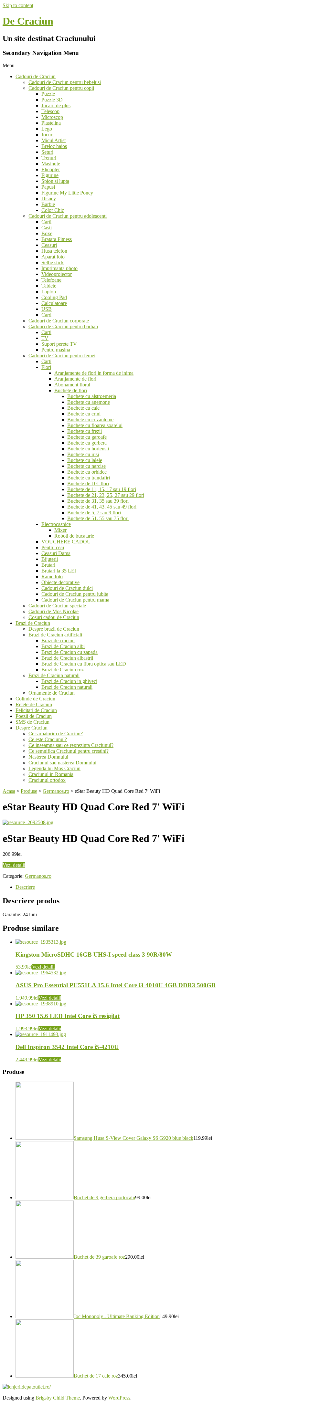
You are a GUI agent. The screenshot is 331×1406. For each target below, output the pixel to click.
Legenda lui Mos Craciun (54, 768)
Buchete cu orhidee (87, 472)
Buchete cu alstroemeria (91, 396)
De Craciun (28, 21)
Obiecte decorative (60, 582)
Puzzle (48, 94)
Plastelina (51, 123)
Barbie (48, 204)
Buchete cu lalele (84, 460)
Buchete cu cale (83, 408)
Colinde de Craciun (35, 698)
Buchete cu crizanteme (90, 419)
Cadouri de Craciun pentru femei (61, 355)
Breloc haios (54, 146)
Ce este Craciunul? (47, 739)
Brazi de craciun (58, 640)
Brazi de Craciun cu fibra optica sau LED (83, 663)
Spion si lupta (55, 181)
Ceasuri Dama (55, 553)
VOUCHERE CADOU (66, 541)
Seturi (47, 152)
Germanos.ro (38, 876)
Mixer (60, 530)
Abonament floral (72, 384)
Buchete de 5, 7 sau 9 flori (94, 512)
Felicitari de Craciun (36, 710)
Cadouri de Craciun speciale (57, 605)
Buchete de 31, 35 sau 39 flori (98, 501)
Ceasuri (49, 245)
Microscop (52, 117)
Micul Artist (53, 140)
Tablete (48, 286)
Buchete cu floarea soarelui (95, 425)
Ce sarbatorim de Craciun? (55, 733)
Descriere (25, 887)
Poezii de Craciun (34, 716)
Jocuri (47, 134)
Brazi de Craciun (33, 623)
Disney (48, 198)
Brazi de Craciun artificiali (55, 634)
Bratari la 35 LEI (58, 570)
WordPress (119, 1398)
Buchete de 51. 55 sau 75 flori (98, 518)
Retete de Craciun (34, 704)
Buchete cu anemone (88, 402)
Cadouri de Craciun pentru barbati (63, 326)
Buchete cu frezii (84, 431)
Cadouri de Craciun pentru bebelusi (64, 82)
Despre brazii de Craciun (53, 629)
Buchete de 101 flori (88, 483)
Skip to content (18, 5)
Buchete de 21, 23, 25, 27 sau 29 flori (105, 495)
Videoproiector (56, 274)
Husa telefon (54, 251)
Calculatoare (54, 303)
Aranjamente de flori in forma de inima (93, 373)
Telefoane (51, 280)
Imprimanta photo (59, 268)
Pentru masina (55, 349)
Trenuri (48, 158)
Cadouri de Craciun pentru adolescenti (67, 216)
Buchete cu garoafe (87, 437)
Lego (46, 128)
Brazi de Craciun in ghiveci (69, 681)
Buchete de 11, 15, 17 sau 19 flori (101, 489)
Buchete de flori (70, 390)
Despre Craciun (32, 727)
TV (44, 338)
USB (46, 309)
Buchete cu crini (84, 413)
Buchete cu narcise (86, 466)
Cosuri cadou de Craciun (53, 617)
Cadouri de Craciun (36, 76)
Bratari (48, 565)
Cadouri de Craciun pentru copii (61, 88)
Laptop (48, 291)
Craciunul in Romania (50, 774)
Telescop (50, 111)
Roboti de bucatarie (74, 536)
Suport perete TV (59, 344)
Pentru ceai (52, 547)
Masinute (50, 163)
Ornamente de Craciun (51, 693)
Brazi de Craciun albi (63, 646)
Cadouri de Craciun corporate (58, 320)
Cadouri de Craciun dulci (67, 588)
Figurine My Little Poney (67, 192)
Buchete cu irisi (83, 454)
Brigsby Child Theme (58, 1398)
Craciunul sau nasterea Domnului (62, 762)
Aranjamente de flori (75, 379)
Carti (46, 222)
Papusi (48, 187)
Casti (46, 227)
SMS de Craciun (32, 722)
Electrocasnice (56, 524)
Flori (46, 367)
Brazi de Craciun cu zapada (69, 652)
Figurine (50, 175)
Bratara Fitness (56, 239)
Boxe (46, 233)
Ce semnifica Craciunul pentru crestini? (68, 751)
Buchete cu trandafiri (88, 477)
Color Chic (52, 210)
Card (46, 315)
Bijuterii (49, 559)
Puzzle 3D (52, 99)
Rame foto (52, 576)
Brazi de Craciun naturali (54, 675)
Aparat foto (53, 256)
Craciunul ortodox (47, 780)
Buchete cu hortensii (88, 448)
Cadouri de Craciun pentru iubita (74, 594)
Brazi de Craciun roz (62, 669)
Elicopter (50, 169)
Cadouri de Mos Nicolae (53, 611)
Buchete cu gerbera (87, 443)
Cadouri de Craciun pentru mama (75, 600)
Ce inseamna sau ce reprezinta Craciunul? (70, 745)
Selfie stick (52, 262)
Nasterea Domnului (48, 757)
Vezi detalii (14, 865)
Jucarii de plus (55, 105)
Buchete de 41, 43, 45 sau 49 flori (101, 506)
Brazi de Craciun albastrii (67, 658)
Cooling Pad (54, 297)
